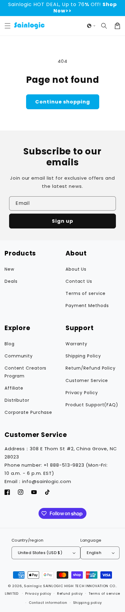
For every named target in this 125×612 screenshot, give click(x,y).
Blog (10, 344)
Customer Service (87, 380)
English (94, 553)
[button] (7, 25)
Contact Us (79, 281)
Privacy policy (38, 593)
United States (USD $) (40, 553)
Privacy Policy (82, 393)
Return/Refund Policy (91, 368)
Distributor (17, 400)
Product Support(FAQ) (92, 405)
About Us (76, 269)
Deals (11, 281)
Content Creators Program (25, 372)
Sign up (62, 221)
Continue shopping (62, 101)
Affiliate (14, 388)
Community (19, 356)
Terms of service (86, 293)
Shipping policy (87, 602)
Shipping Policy (83, 356)
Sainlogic (33, 585)
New (9, 269)
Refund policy (70, 593)
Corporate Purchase (28, 412)
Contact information (48, 602)
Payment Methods (87, 306)
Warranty (76, 344)
